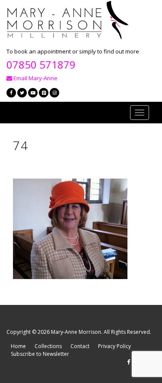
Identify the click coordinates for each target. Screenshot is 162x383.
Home (18, 346)
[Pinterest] (43, 92)
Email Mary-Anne (34, 78)
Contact (79, 346)
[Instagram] (54, 92)
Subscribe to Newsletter (40, 354)
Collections (48, 346)
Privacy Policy (114, 346)
